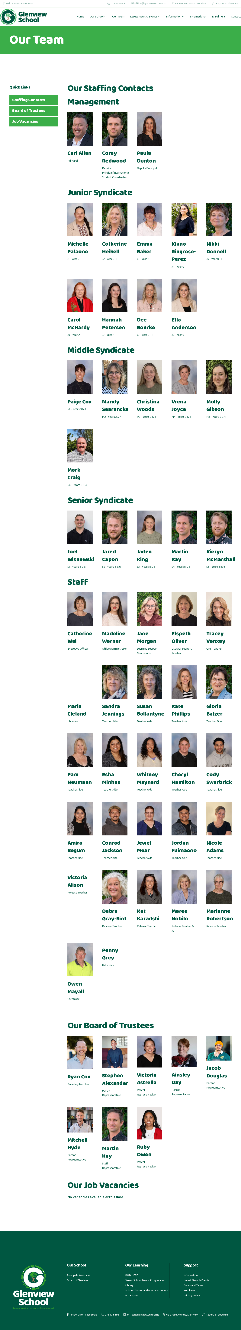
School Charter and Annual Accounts (146, 1291)
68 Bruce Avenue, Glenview (191, 4)
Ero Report (131, 1296)
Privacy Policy (192, 1296)
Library (129, 1285)
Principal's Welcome (78, 1275)
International (198, 17)
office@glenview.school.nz (150, 4)
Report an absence (227, 4)
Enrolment (218, 17)
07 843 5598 (118, 4)
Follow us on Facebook (19, 4)
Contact (236, 17)
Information (191, 1275)
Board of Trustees (77, 1280)
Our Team (118, 17)
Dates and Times (193, 1285)
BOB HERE (131, 1275)
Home (80, 17)
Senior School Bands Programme (144, 1280)
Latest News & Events (196, 1280)
